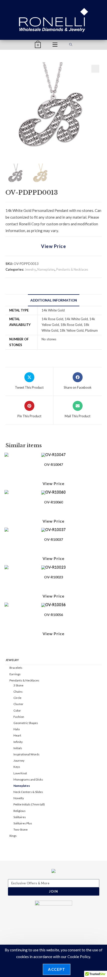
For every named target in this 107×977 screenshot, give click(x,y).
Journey (18, 760)
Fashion (18, 717)
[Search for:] (71, 45)
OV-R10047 (53, 464)
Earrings (15, 674)
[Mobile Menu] (55, 45)
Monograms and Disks (28, 779)
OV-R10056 (53, 614)
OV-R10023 (53, 577)
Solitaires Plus (22, 823)
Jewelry (30, 269)
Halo (16, 729)
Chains (18, 691)
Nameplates (46, 269)
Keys (16, 767)
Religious (19, 811)
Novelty (18, 798)
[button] (95, 69)
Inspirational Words (26, 754)
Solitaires (19, 817)
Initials (17, 748)
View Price (53, 246)
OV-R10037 (53, 539)
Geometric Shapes (25, 723)
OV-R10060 (53, 502)
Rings (13, 836)
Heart (17, 735)
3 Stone (18, 685)
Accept (56, 969)
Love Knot (20, 773)
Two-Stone (20, 829)
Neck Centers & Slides (28, 792)
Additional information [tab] (53, 300)
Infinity (18, 742)
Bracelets (15, 668)
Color (17, 710)
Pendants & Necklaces (72, 269)
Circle (17, 698)
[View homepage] (54, 19)
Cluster (18, 704)
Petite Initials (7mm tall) (29, 804)
